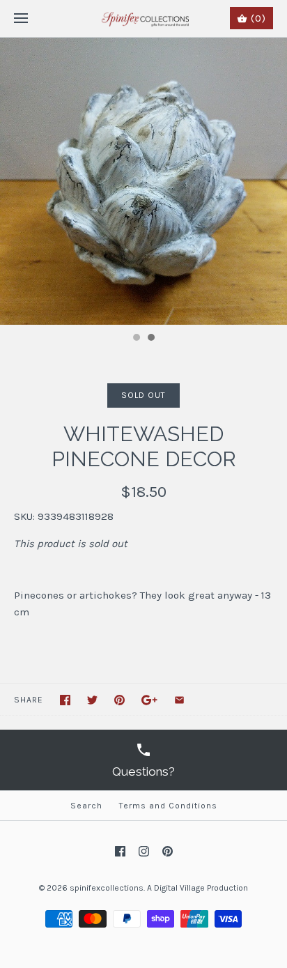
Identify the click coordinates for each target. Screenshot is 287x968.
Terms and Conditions (168, 805)
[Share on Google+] (149, 700)
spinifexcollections (107, 888)
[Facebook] (120, 851)
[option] (143, 181)
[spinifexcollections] (144, 18)
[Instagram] (144, 851)
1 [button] (136, 339)
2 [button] (150, 339)
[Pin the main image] (119, 700)
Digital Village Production (201, 888)
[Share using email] (179, 700)
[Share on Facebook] (65, 700)
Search (86, 805)
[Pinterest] (167, 851)
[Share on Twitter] (92, 700)
